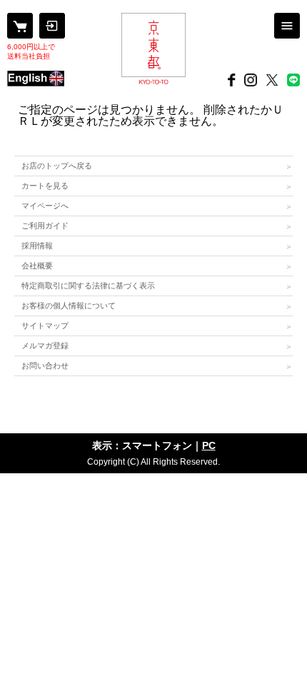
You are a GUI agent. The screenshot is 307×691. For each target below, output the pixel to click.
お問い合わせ (45, 365)
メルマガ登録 (45, 345)
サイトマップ (45, 325)
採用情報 (37, 245)
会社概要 (37, 265)
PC (209, 445)
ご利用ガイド (45, 225)
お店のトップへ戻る (56, 165)
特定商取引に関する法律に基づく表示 (88, 285)
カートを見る (45, 185)
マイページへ (45, 205)
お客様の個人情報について (68, 305)
